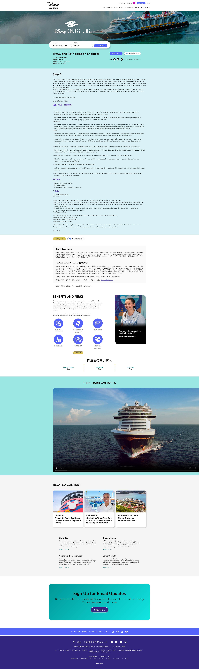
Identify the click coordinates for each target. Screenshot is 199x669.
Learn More (79, 353)
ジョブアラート (122, 3)
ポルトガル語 (116, 659)
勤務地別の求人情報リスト (81, 647)
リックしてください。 (107, 280)
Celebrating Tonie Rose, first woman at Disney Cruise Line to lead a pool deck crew (99, 520)
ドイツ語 (101, 659)
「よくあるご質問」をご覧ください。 (82, 286)
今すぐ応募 (116, 53)
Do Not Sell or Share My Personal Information (130, 650)
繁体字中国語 (84, 659)
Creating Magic (109, 538)
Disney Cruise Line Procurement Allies (127, 519)
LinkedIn (118, 59)
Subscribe (99, 609)
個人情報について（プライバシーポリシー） (84, 650)
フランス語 (93, 659)
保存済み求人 (129, 3)
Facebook (114, 59)
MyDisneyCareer (106, 652)
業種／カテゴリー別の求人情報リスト (101, 647)
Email (122, 59)
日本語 (108, 659)
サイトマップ (58, 650)
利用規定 (67, 650)
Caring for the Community (70, 556)
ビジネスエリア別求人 (119, 647)
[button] (132, 53)
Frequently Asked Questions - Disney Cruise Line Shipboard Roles (68, 520)
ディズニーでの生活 (119, 7)
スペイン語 (125, 659)
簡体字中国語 (74, 659)
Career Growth (109, 556)
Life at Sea (63, 538)
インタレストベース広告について (107, 650)
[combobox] (83, 45)
